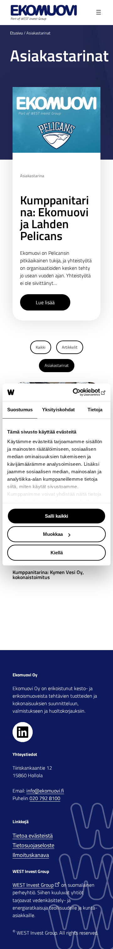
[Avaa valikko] (99, 12)
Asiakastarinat (57, 365)
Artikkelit (70, 347)
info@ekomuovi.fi (45, 790)
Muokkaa (53, 534)
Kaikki (41, 347)
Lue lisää (45, 302)
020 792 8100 (45, 798)
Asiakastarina (32, 175)
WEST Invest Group (33, 885)
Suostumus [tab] (20, 409)
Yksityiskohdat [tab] (58, 409)
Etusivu (16, 33)
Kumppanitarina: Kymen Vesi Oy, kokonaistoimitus (48, 575)
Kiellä (57, 552)
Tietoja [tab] (95, 409)
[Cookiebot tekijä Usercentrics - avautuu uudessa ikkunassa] (80, 392)
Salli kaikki (56, 516)
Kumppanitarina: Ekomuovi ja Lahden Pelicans (54, 218)
